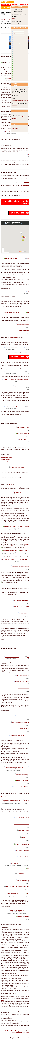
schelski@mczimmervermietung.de (20, 100)
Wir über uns (9, 1)
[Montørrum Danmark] (17, 63)
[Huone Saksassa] (16, 71)
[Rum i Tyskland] (16, 67)
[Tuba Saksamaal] (16, 73)
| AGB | (5, 1031)
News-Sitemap (15, 128)
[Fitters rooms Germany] (18, 31)
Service (3, 7)
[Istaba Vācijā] (15, 77)
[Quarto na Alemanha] (17, 65)
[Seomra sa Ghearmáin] (17, 75)
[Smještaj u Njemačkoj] (18, 45)
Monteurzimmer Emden (6, 457)
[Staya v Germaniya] (17, 79)
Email (13, 18)
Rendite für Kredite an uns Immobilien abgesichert (18, 117)
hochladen (14, 105)
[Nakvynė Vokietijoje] (18, 57)
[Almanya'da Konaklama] (17, 59)
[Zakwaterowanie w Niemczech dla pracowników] (19, 39)
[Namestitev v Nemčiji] (15, 47)
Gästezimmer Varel (5, 459)
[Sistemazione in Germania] (18, 35)
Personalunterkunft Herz (12, 337)
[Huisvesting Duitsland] (17, 53)
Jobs (8, 7)
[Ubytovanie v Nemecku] (19, 43)
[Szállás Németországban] (18, 37)
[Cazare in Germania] (17, 49)
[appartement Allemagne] (18, 55)
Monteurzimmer (4, 796)
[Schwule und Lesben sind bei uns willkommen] (19, 51)
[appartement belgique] (17, 61)
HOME (3, 1)
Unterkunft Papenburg (6, 461)
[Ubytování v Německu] (18, 41)
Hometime (11, 484)
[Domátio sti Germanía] (17, 69)
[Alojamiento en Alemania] (18, 33)
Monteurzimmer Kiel (8, 545)
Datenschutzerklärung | (13, 1031)
